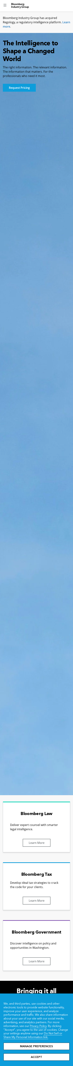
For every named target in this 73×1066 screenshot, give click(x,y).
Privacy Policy (38, 1026)
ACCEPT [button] (36, 1057)
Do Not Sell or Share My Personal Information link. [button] (33, 1035)
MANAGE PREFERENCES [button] (36, 1046)
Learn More (36, 843)
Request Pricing (19, 88)
